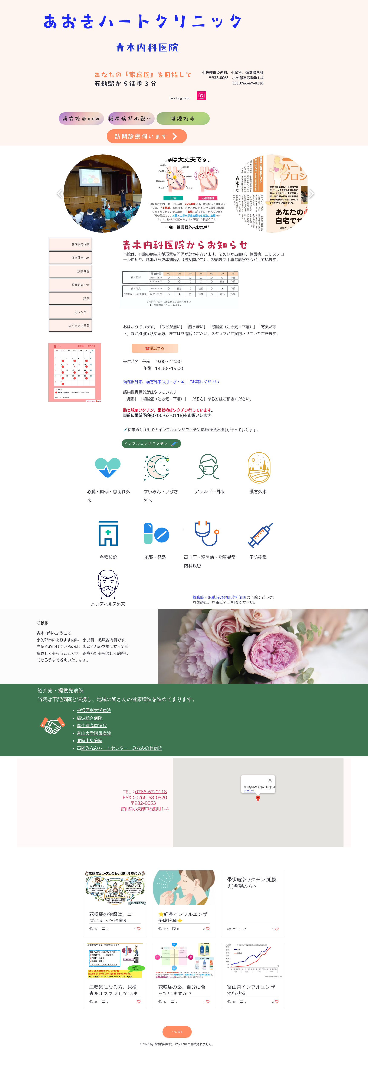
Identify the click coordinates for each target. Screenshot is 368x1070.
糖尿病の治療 (80, 244)
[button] (102, 193)
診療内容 (83, 271)
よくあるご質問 (79, 326)
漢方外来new (80, 257)
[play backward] (60, 193)
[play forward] (311, 193)
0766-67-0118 (151, 792)
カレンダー (82, 312)
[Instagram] (201, 95)
